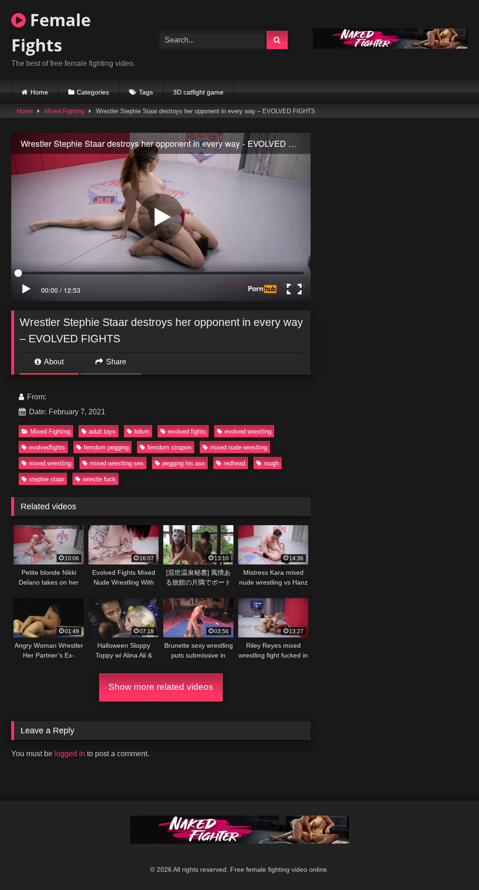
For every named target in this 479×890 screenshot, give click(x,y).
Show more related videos (161, 687)
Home (39, 92)
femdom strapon (169, 447)
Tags (146, 92)
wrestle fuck (99, 479)
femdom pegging (106, 447)
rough (271, 463)
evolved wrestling (248, 431)
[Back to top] (450, 862)
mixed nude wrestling (238, 447)
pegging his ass (183, 463)
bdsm (141, 431)
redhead (234, 463)
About (53, 362)
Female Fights (51, 32)
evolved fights (187, 431)
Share (115, 362)
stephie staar (46, 479)
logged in (69, 754)
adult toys (102, 431)
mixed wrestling (50, 463)
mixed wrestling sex (117, 463)
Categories (93, 92)
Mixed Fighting (64, 111)
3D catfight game (198, 92)
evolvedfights (47, 447)
